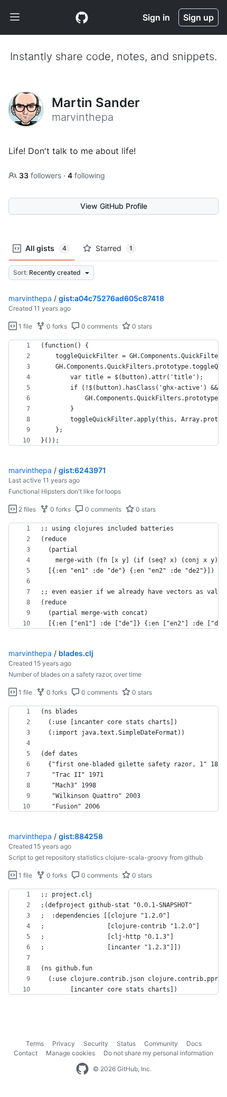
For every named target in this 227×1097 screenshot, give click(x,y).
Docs (194, 1043)
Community (161, 1043)
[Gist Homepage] (81, 17)
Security (95, 1043)
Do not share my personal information (158, 1053)
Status (126, 1043)
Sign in (156, 17)
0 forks (56, 326)
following (86, 175)
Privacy (63, 1043)
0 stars (141, 326)
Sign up (198, 17)
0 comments (99, 326)
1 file (24, 326)
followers (41, 175)
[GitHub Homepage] (82, 1069)
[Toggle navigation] (14, 17)
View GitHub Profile (113, 205)
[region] (113, 393)
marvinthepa (30, 298)
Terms (35, 1043)
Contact (25, 1053)
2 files (26, 509)
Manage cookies (70, 1053)
